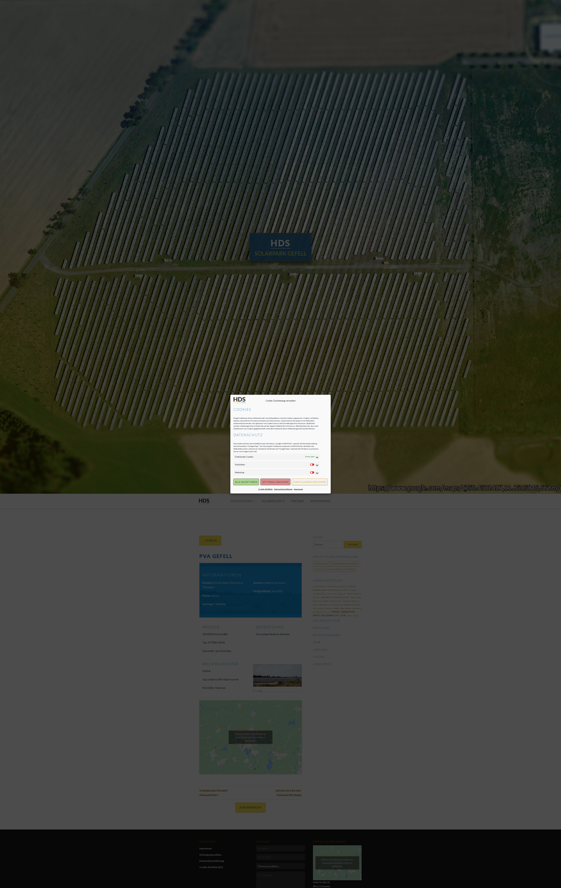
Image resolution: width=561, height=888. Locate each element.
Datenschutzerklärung (283, 489)
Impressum (298, 489)
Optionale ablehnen (275, 481)
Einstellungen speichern (309, 481)
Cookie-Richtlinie (265, 489)
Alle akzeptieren (246, 481)
